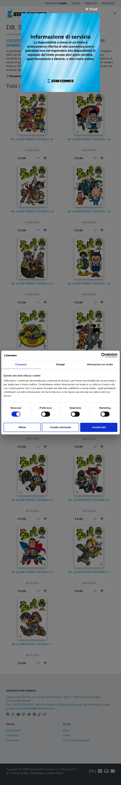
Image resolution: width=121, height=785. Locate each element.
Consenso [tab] (21, 364)
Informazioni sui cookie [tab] (100, 364)
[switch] (45, 414)
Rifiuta (22, 427)
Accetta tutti (99, 427)
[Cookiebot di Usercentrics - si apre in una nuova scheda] (103, 355)
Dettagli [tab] (60, 364)
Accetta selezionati (60, 427)
